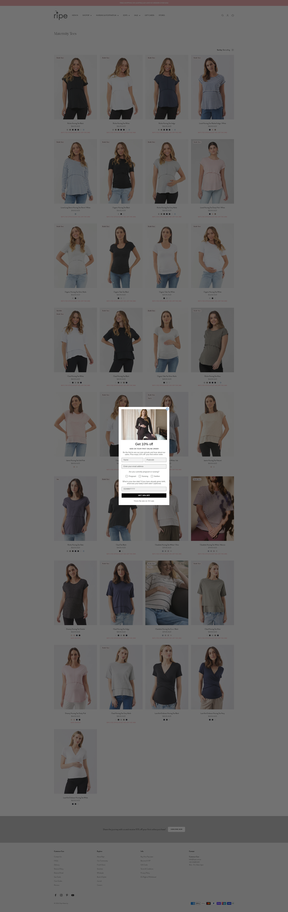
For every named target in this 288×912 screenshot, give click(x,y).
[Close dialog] (167, 409)
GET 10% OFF (144, 495)
